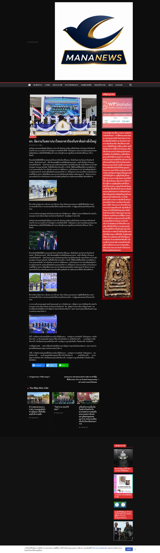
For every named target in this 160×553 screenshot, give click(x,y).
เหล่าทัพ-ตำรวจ (37, 85)
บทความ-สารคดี (57, 85)
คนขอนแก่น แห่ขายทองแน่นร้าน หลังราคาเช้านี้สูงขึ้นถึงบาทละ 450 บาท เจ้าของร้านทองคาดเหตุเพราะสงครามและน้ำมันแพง (80, 379)
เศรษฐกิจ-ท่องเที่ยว (86, 85)
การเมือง (47, 85)
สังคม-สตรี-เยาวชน (100, 85)
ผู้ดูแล (41, 145)
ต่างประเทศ (119, 85)
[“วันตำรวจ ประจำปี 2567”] (63, 393)
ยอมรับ (129, 549)
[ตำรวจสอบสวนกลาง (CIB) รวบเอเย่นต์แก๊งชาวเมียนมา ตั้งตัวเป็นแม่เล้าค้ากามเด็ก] (38, 393)
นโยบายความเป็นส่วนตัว (99, 548)
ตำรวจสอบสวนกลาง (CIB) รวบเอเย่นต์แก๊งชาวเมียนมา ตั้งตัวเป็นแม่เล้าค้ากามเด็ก (37, 410)
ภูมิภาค (111, 85)
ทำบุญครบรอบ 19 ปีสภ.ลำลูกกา (39, 377)
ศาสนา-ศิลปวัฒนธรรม (71, 85)
